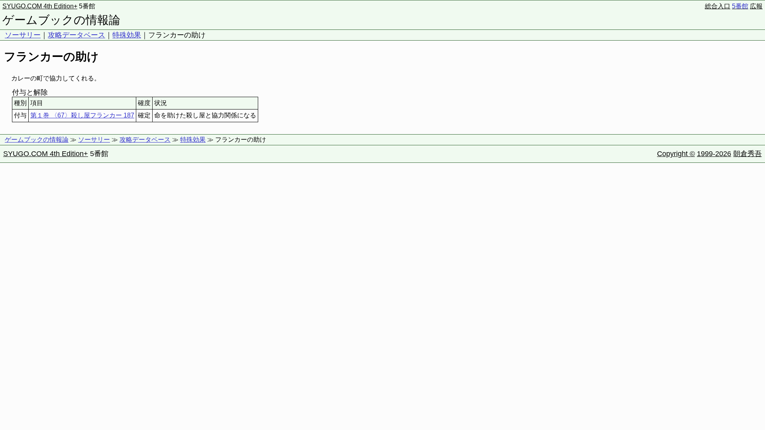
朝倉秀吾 (747, 154)
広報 (756, 6)
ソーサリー (23, 35)
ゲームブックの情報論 (61, 20)
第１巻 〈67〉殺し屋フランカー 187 (82, 115)
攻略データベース (76, 35)
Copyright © (676, 154)
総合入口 (717, 6)
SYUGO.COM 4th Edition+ (39, 6)
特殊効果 (126, 35)
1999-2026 (714, 154)
